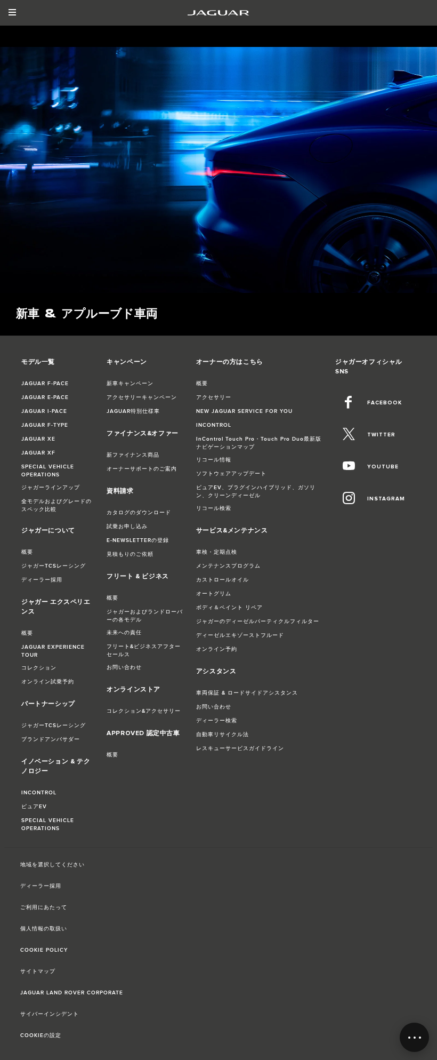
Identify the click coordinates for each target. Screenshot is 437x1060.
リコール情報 (213, 460)
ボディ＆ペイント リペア (229, 607)
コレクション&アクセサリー (144, 711)
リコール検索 (213, 508)
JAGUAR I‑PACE (44, 411)
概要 (27, 552)
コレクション (38, 668)
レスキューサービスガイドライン (240, 748)
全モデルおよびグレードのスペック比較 (56, 505)
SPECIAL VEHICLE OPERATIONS (47, 471)
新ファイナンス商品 (133, 455)
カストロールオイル (222, 580)
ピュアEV (34, 806)
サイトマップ (37, 971)
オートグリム (213, 594)
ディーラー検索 (216, 721)
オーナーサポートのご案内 (142, 469)
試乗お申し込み (127, 526)
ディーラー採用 (41, 580)
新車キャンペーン (130, 383)
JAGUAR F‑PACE (45, 383)
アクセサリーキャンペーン (142, 397)
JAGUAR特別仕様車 (133, 411)
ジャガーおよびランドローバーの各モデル (145, 616)
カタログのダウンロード (139, 512)
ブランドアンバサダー (50, 739)
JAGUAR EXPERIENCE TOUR (53, 651)
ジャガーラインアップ (50, 487)
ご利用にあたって (43, 907)
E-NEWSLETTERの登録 (138, 540)
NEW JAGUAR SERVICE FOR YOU (244, 411)
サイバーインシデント (49, 1014)
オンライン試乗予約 (47, 682)
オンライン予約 (216, 649)
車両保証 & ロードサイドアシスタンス (247, 693)
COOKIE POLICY (44, 950)
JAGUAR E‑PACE (45, 397)
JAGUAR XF (38, 453)
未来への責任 (124, 632)
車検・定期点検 (216, 552)
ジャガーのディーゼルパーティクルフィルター (257, 621)
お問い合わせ (124, 667)
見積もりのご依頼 (130, 554)
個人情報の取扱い (43, 929)
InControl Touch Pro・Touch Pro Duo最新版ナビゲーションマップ (258, 443)
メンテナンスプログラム (228, 566)
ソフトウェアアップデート (231, 474)
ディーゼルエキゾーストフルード (240, 635)
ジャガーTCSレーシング (53, 566)
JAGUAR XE (38, 439)
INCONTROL (38, 793)
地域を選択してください (52, 865)
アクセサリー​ (213, 397)
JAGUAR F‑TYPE (44, 425)
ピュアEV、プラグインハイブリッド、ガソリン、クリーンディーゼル (255, 491)
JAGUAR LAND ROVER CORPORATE (71, 993)
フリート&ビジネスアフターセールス (144, 650)
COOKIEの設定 (40, 1035)
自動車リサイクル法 (222, 734)
